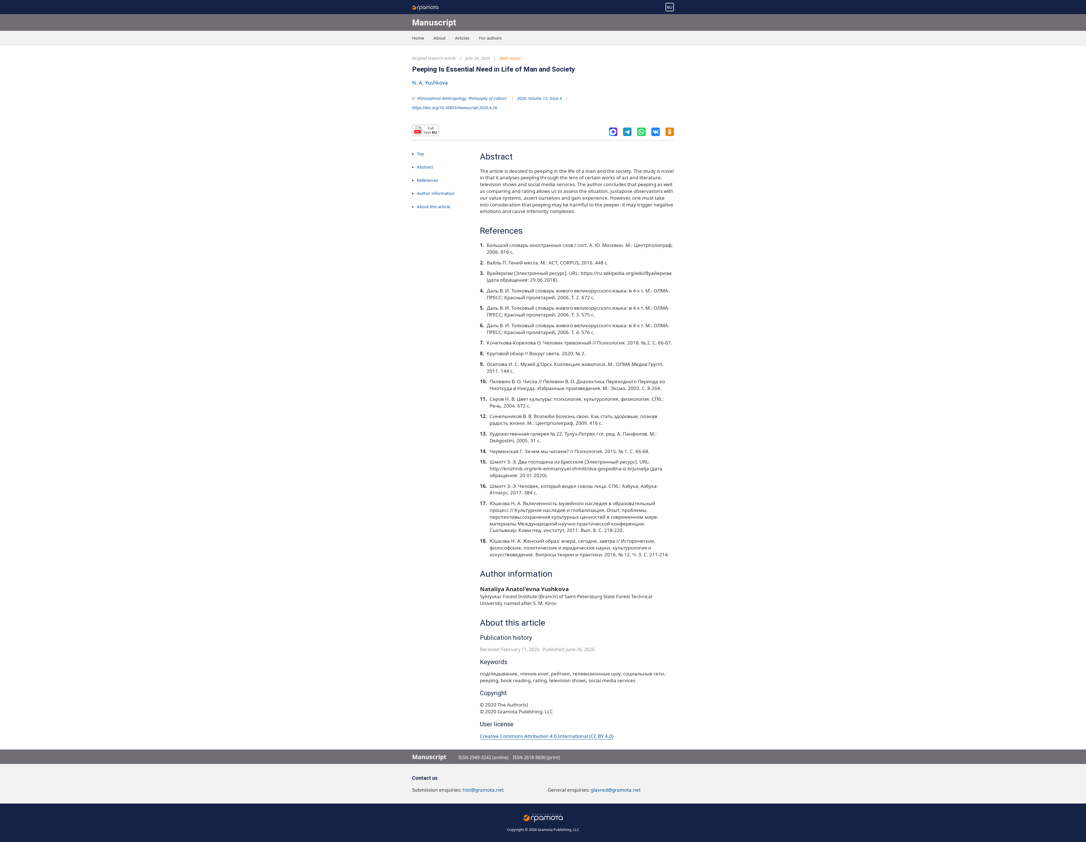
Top (420, 153)
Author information (436, 193)
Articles (462, 38)
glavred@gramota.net (616, 790)
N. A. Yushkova (430, 82)
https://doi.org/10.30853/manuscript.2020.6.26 (454, 107)
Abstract (425, 166)
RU (670, 7)
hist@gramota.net (483, 790)
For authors (490, 38)
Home (418, 38)
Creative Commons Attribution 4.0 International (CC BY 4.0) (546, 736)
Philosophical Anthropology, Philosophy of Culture (462, 98)
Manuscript (434, 22)
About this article (433, 206)
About (439, 38)
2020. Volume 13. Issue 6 (539, 98)
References (427, 180)
